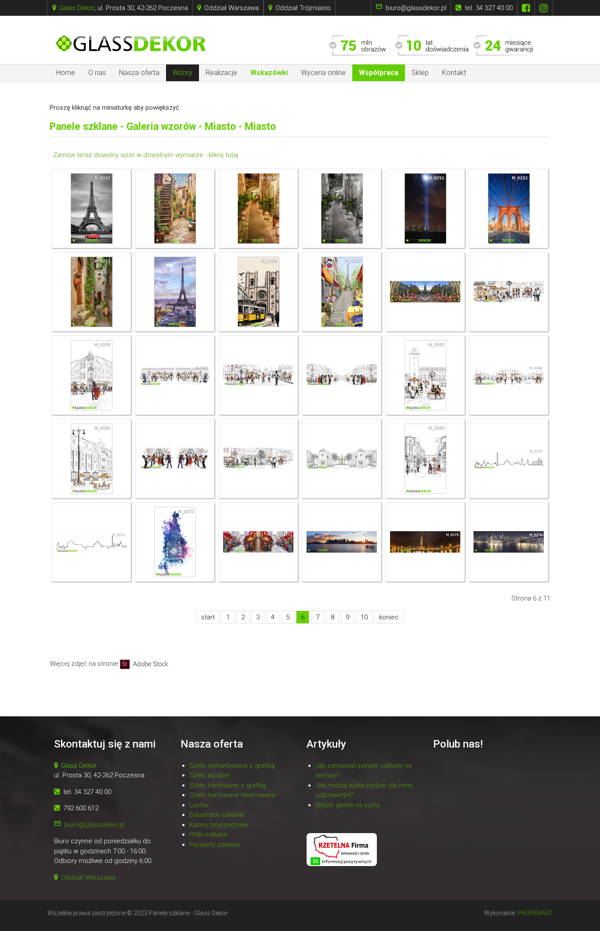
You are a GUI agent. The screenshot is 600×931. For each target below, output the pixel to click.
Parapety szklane (214, 844)
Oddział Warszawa (85, 877)
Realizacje (221, 72)
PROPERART (535, 913)
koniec (389, 617)
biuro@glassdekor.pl (94, 825)
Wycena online (323, 72)
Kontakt (454, 72)
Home (65, 72)
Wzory (182, 72)
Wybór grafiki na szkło (347, 805)
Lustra (198, 805)
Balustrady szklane (216, 815)
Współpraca (378, 72)
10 (364, 617)
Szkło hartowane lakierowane (232, 795)
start (208, 617)
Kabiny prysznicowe (218, 825)
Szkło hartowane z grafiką (227, 785)
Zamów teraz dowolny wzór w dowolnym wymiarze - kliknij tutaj (144, 155)
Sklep (420, 72)
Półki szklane (208, 834)
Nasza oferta (139, 72)
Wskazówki (269, 72)
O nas (97, 72)
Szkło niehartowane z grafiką (232, 765)
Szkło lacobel (209, 775)
